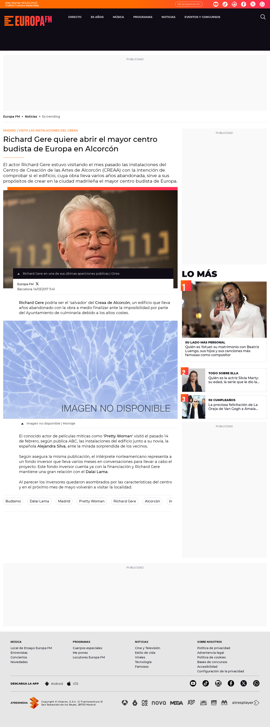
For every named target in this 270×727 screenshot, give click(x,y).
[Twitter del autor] (37, 284)
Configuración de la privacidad (220, 671)
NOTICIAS (168, 17)
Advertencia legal (210, 653)
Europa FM (12, 116)
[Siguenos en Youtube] (215, 4)
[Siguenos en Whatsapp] (262, 4)
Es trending (51, 116)
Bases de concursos (212, 662)
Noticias (31, 116)
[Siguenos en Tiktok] (225, 4)
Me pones (80, 653)
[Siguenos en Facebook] (243, 4)
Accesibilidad (207, 667)
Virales (140, 657)
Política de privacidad (213, 648)
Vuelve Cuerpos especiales (22, 5)
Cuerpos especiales (87, 648)
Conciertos (19, 657)
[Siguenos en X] (243, 685)
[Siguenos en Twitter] (252, 4)
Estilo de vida (145, 653)
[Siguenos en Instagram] (234, 4)
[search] (263, 16)
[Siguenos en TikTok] (205, 685)
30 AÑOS (97, 17)
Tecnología (143, 662)
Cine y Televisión (147, 648)
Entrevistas (19, 653)
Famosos (141, 667)
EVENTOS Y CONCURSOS (202, 17)
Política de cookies (211, 657)
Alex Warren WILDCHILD (21, 2)
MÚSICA (118, 17)
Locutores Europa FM (89, 657)
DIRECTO (74, 17)
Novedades (19, 662)
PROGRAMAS (142, 17)
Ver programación (188, 4)
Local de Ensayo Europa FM (31, 648)
